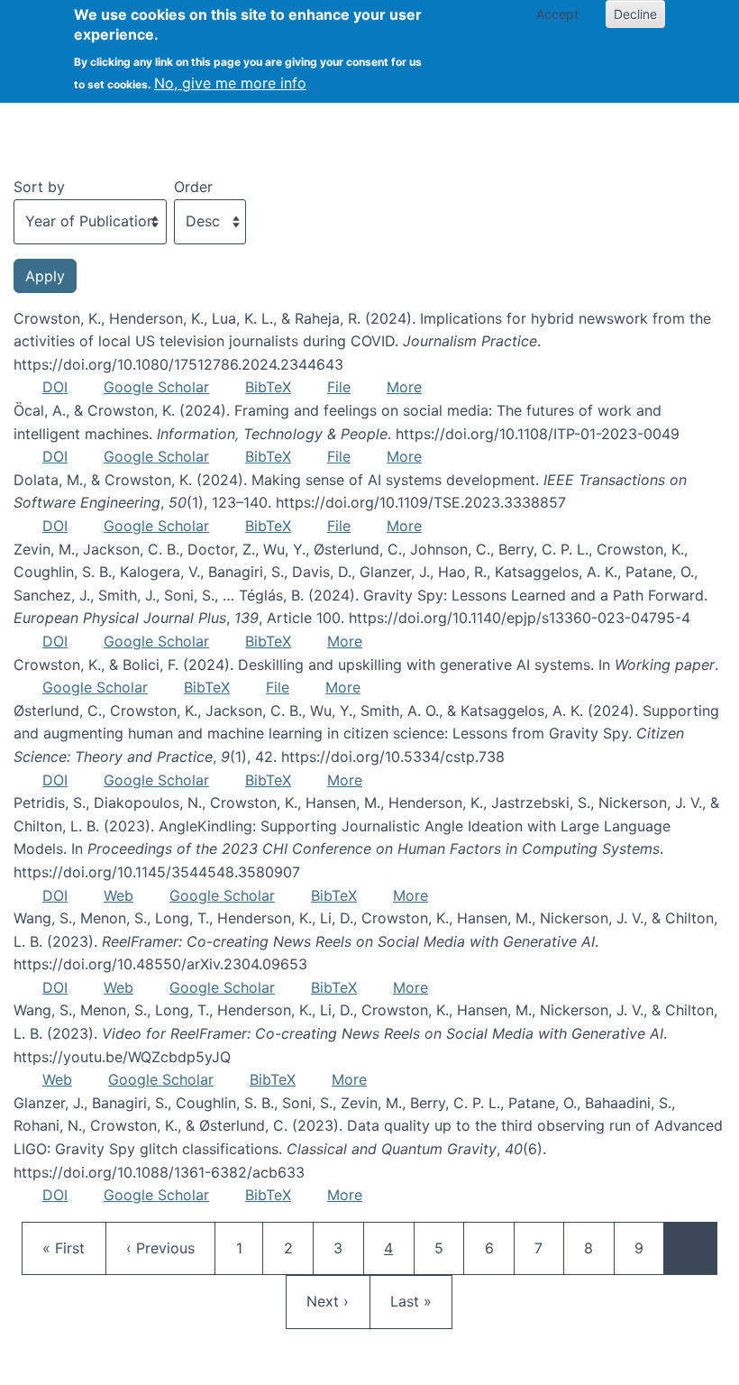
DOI (55, 387)
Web (118, 895)
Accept (557, 14)
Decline (635, 14)
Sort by (39, 187)
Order (193, 187)
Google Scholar (156, 387)
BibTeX (268, 387)
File (339, 387)
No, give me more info (230, 83)
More (404, 387)
